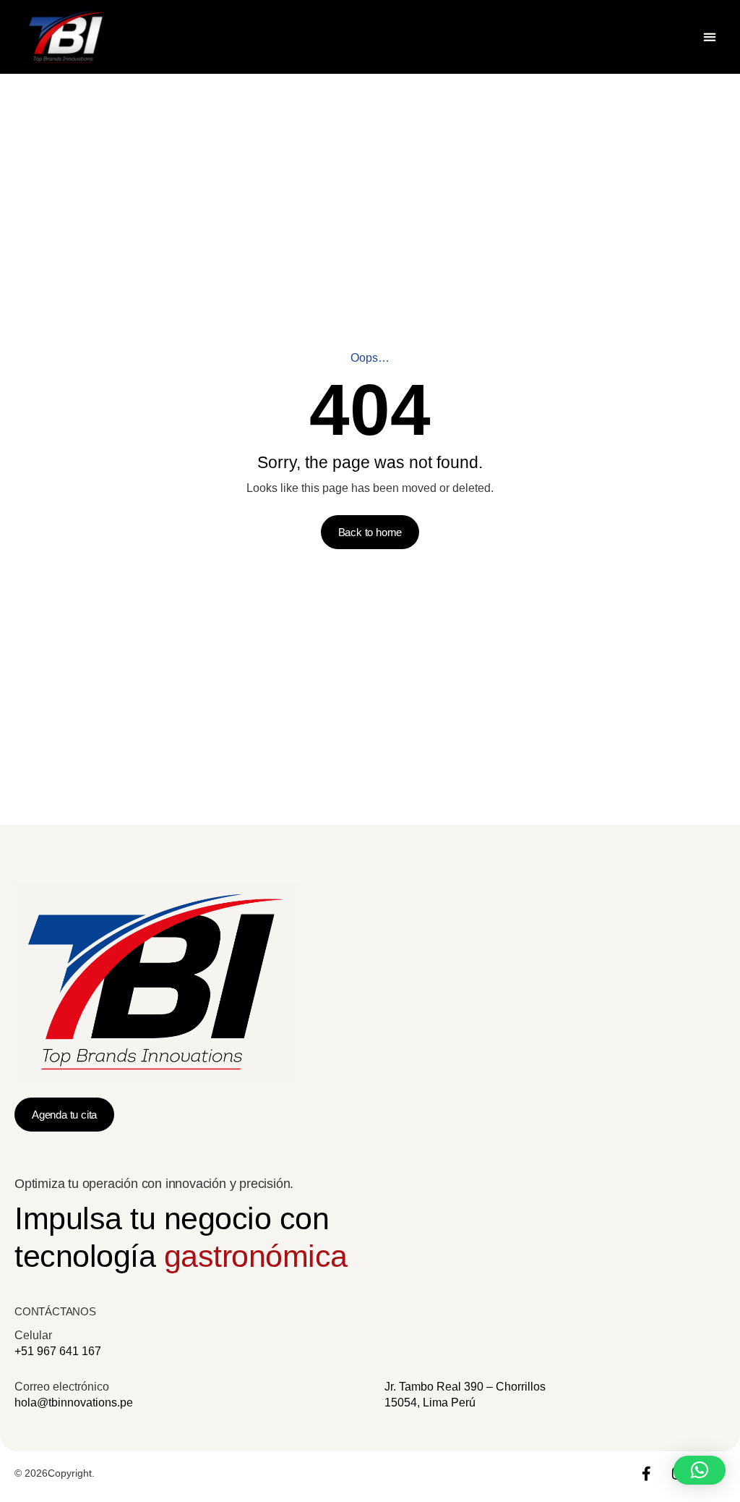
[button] (709, 37)
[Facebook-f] (646, 1473)
